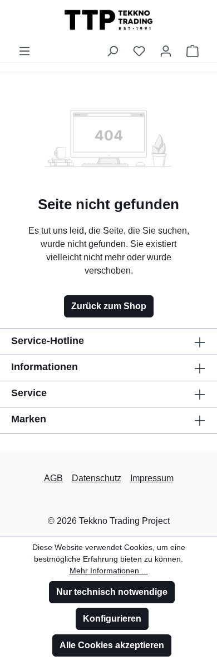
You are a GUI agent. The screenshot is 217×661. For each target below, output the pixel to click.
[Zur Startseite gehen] (108, 20)
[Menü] (24, 51)
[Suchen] (112, 51)
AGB (53, 478)
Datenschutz (96, 478)
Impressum (152, 478)
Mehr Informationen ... (109, 570)
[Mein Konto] (165, 51)
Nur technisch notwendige (111, 592)
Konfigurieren (112, 618)
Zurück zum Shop (108, 306)
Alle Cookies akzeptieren (112, 645)
